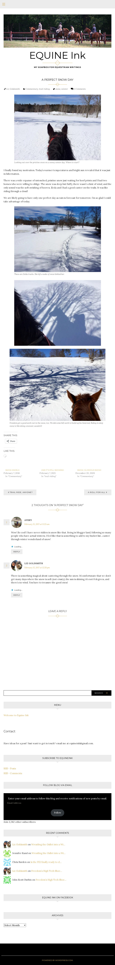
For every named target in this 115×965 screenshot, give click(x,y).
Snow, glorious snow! (89, 470)
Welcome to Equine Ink (16, 715)
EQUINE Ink (57, 55)
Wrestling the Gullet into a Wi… (48, 844)
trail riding (44, 89)
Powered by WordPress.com (57, 960)
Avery (28, 520)
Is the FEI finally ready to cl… (46, 862)
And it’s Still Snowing (52, 470)
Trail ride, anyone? (21, 492)
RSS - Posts (10, 768)
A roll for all (96, 492)
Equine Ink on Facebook (57, 897)
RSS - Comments (13, 773)
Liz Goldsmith (13, 89)
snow (57, 89)
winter (64, 89)
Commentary (31, 89)
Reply (16, 551)
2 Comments (80, 89)
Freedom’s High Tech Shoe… (46, 870)
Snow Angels (12, 470)
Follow (57, 812)
